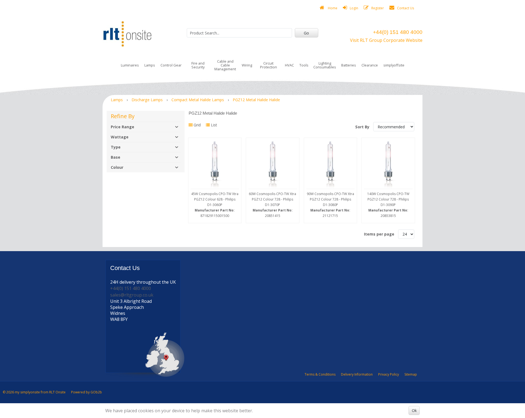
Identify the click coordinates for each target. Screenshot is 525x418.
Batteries (348, 65)
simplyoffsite (393, 65)
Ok (414, 410)
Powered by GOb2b (86, 392)
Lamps (149, 65)
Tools (303, 65)
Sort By (363, 126)
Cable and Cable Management (225, 65)
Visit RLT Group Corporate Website (386, 40)
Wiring (247, 65)
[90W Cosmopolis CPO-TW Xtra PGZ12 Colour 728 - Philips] (330, 164)
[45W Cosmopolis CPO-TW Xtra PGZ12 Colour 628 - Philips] (215, 164)
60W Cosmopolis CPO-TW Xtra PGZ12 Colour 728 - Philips (272, 204)
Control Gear (171, 65)
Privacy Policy (388, 374)
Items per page (379, 234)
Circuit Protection (268, 65)
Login (354, 8)
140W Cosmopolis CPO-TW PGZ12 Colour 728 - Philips (388, 204)
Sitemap (410, 374)
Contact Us (405, 8)
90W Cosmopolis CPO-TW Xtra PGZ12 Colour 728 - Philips (330, 204)
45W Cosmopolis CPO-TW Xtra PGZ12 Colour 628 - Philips (214, 204)
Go (306, 33)
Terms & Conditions (320, 374)
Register (377, 8)
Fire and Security (198, 65)
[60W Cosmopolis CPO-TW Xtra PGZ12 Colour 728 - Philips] (272, 164)
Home (332, 8)
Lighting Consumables (324, 65)
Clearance (369, 65)
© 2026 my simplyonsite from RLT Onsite (34, 392)
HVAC (289, 65)
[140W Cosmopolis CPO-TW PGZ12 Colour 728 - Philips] (388, 164)
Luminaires (130, 65)
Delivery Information (357, 374)
